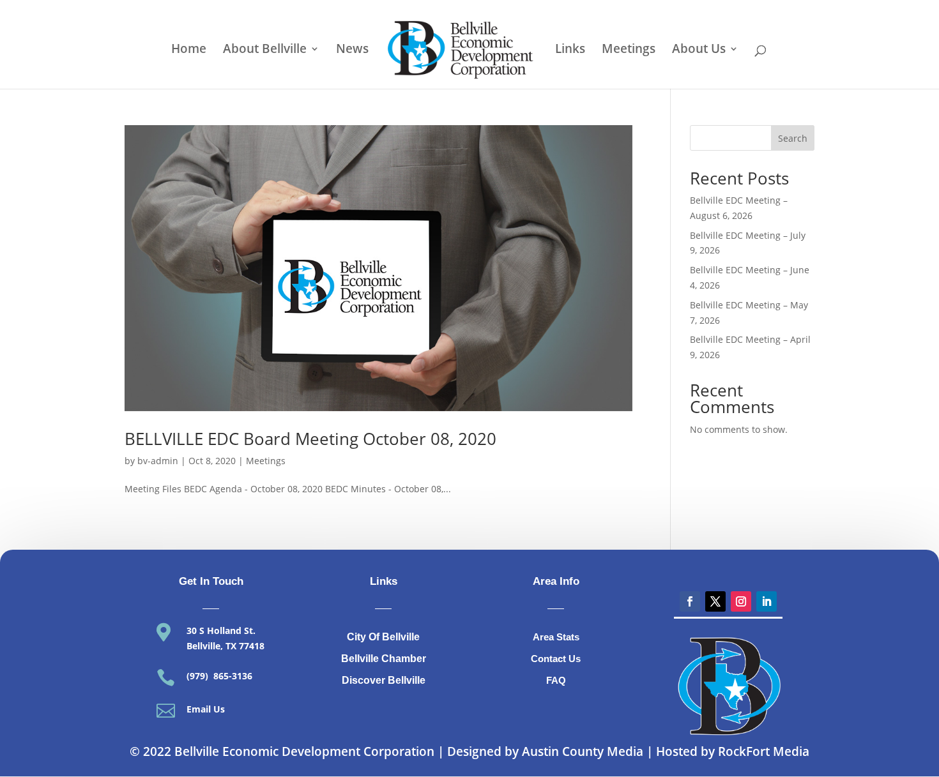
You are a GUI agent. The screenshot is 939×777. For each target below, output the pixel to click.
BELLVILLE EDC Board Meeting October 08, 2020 (310, 438)
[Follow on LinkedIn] (766, 601)
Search (792, 138)
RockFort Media (763, 751)
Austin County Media (582, 751)
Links (570, 50)
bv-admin (157, 461)
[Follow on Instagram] (741, 601)
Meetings (628, 50)
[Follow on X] (715, 601)
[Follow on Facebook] (690, 601)
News (352, 50)
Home (188, 50)
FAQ (556, 680)
